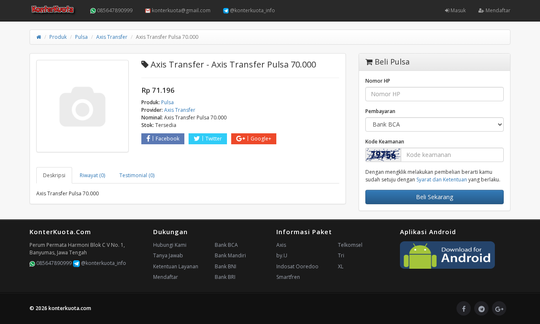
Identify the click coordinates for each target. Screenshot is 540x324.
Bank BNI (225, 266)
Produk (58, 36)
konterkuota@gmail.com (181, 10)
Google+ (261, 138)
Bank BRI (225, 277)
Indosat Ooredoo (297, 266)
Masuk (457, 10)
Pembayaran (380, 111)
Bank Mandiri (230, 255)
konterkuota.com (70, 308)
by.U (281, 255)
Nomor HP (377, 80)
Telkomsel (350, 244)
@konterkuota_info (252, 10)
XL (340, 266)
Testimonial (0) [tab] (136, 175)
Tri (341, 255)
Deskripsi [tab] (54, 175)
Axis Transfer (111, 36)
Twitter (213, 138)
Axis (281, 244)
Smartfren (288, 277)
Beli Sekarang (434, 197)
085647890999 (114, 10)
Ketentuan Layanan (175, 266)
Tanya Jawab (168, 255)
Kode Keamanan (384, 141)
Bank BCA (226, 244)
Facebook (167, 138)
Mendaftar (497, 10)
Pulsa (81, 36)
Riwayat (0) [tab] (92, 175)
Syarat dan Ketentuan (441, 179)
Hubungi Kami (169, 244)
